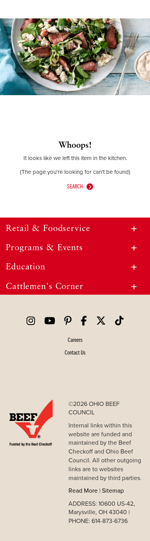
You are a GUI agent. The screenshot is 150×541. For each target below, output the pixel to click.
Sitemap (113, 490)
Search (75, 186)
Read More (83, 490)
